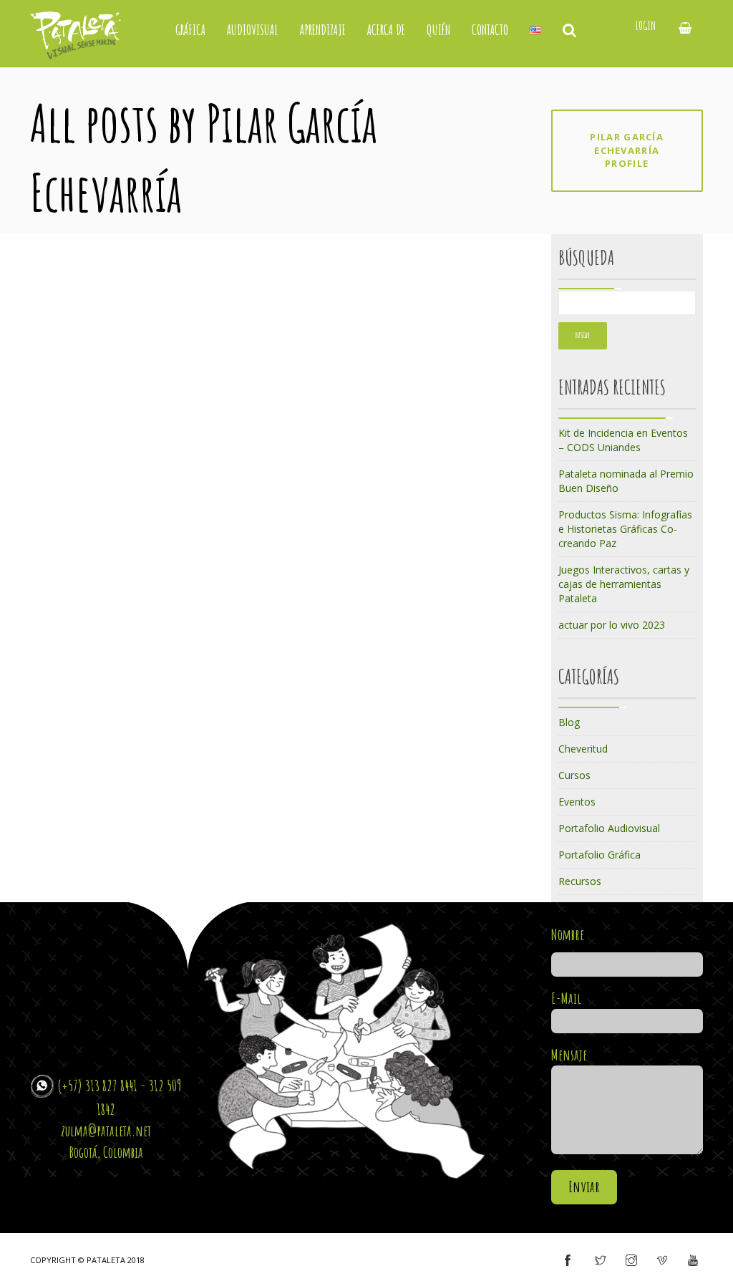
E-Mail (566, 998)
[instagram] (631, 1261)
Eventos (577, 801)
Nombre (567, 934)
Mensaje (569, 1054)
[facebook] (567, 1261)
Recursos (579, 881)
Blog (569, 722)
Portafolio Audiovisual (609, 828)
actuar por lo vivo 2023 (611, 625)
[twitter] (601, 1261)
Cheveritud (583, 748)
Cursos (574, 775)
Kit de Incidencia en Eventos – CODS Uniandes (623, 440)
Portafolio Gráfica (599, 854)
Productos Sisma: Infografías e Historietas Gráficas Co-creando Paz (625, 529)
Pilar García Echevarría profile (627, 150)
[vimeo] (662, 1261)
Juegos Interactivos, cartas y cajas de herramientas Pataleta (623, 584)
